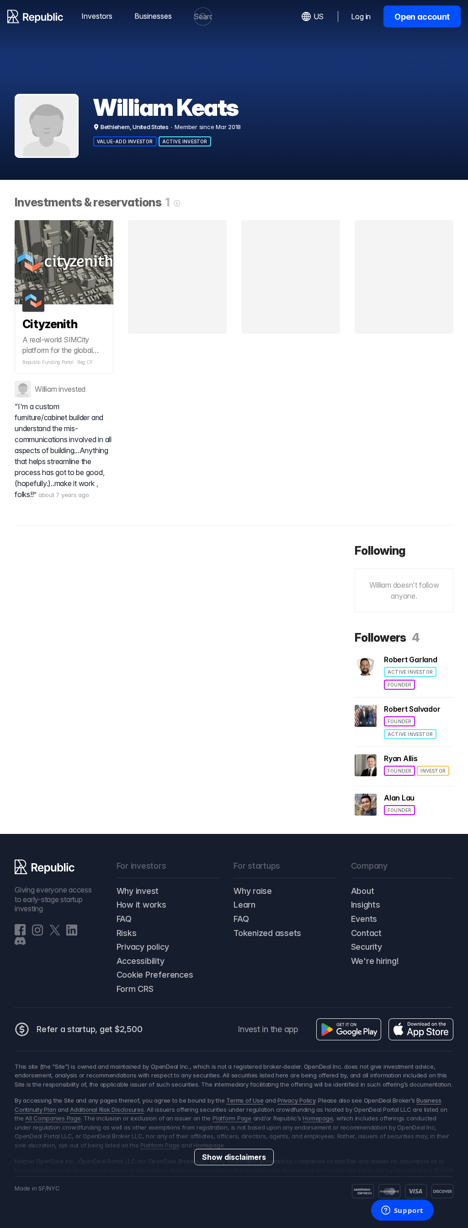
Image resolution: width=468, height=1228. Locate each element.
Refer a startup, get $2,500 (90, 1029)
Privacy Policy (296, 1100)
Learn (244, 904)
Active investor (184, 141)
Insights (365, 904)
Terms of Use (244, 1100)
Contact (366, 933)
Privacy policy (143, 947)
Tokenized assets (267, 933)
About (362, 891)
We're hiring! (375, 961)
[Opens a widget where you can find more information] (402, 1211)
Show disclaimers (234, 1157)
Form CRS (135, 989)
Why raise (253, 891)
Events (364, 919)
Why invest (138, 891)
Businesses (153, 16)
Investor (433, 771)
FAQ (124, 919)
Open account (422, 17)
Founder (399, 684)
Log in (361, 16)
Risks (127, 933)
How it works (141, 904)
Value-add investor (125, 141)
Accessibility (141, 961)
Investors (96, 16)
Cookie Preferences (155, 974)
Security (366, 947)
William (46, 389)
